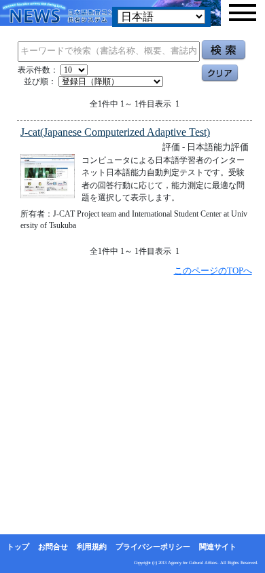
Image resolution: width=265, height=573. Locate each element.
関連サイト (217, 546)
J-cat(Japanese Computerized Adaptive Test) (115, 132)
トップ (18, 546)
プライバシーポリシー (153, 546)
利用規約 (92, 546)
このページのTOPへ (213, 270)
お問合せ (53, 546)
